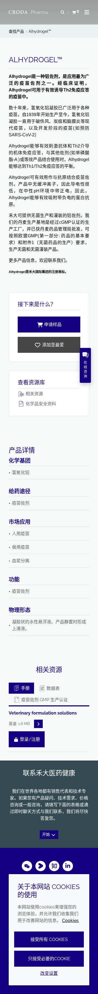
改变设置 (49, 973)
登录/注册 (29, 739)
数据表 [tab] (52, 688)
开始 (46, 834)
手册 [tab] (25, 688)
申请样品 (53, 324)
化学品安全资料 (40, 403)
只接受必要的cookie (49, 958)
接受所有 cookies (49, 939)
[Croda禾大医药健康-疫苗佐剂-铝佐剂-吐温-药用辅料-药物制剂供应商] (29, 12)
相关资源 (33, 393)
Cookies (70, 920)
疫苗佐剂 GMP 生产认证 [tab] (44, 699)
